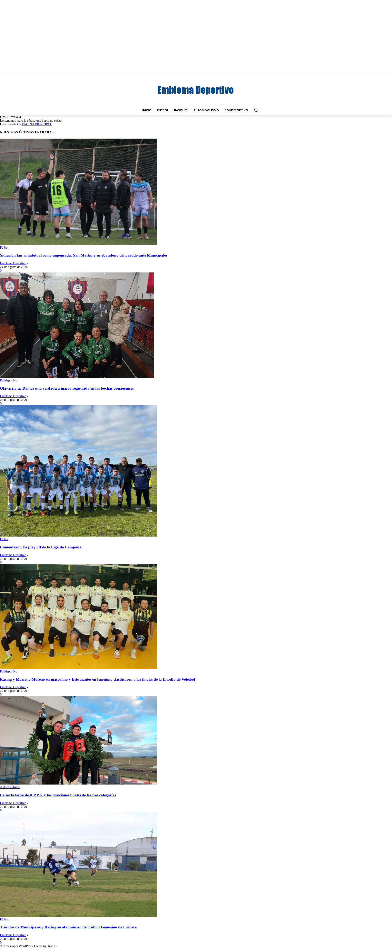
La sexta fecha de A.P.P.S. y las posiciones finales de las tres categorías (58, 795)
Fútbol (4, 247)
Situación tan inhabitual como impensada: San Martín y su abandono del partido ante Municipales (83, 255)
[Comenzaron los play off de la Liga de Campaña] (78, 535)
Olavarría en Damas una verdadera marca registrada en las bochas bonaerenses (67, 388)
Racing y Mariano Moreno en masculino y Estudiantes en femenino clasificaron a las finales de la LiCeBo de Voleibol (97, 679)
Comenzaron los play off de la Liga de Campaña (40, 547)
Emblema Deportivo (13, 263)
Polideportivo (8, 380)
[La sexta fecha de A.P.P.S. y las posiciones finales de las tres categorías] (78, 783)
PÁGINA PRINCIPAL (37, 124)
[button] (256, 110)
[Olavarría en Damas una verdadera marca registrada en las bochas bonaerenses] (77, 376)
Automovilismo (10, 787)
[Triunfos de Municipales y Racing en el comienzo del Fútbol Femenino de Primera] (78, 915)
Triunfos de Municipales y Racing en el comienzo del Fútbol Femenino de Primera (68, 927)
